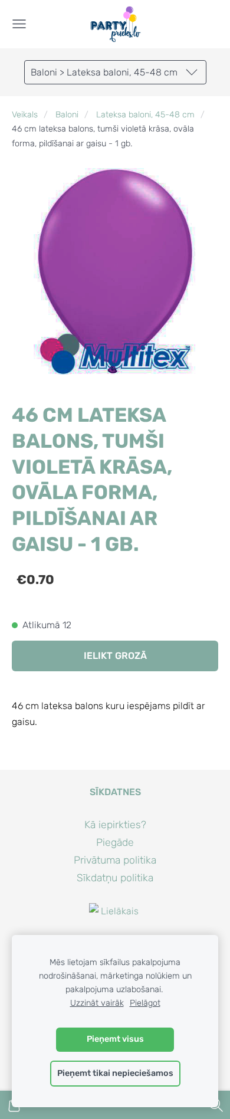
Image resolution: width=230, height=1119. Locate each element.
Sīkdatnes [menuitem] (115, 792)
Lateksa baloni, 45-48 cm (145, 115)
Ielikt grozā (115, 655)
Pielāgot (145, 1003)
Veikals (25, 115)
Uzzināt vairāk (97, 1003)
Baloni (66, 115)
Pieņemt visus (115, 1039)
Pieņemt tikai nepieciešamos (115, 1073)
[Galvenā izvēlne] (19, 24)
